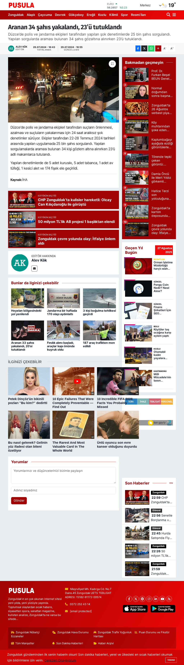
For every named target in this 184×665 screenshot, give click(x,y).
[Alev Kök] (19, 262)
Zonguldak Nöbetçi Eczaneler (25, 634)
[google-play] (163, 608)
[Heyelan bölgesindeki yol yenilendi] (27, 298)
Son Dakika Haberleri (69, 643)
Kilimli (113, 15)
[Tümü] (171, 483)
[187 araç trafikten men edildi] (99, 330)
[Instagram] (149, 599)
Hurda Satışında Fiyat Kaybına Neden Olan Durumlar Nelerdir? (161, 536)
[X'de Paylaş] (144, 48)
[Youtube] (162, 599)
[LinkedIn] (156, 599)
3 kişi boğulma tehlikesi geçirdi (99, 312)
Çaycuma (45, 15)
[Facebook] (129, 599)
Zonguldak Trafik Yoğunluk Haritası (113, 634)
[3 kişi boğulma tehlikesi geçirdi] (99, 298)
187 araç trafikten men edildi (99, 344)
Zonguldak (16, 15)
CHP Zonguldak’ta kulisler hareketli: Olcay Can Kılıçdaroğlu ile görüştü (161, 500)
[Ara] (169, 15)
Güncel (156, 510)
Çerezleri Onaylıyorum (60, 660)
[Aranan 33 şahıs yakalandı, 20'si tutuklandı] (27, 330)
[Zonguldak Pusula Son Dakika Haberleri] (21, 5)
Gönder (19, 500)
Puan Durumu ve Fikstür (154, 632)
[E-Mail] (34, 268)
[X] (136, 599)
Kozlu (102, 15)
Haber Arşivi (106, 643)
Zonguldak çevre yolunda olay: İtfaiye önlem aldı (161, 571)
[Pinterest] (142, 599)
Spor (124, 15)
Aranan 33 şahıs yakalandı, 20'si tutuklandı (22, 346)
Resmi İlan (138, 15)
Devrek (60, 15)
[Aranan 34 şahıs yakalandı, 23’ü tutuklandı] (63, 89)
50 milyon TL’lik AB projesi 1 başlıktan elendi (159, 553)
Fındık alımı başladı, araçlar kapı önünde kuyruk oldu (61, 346)
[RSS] (169, 599)
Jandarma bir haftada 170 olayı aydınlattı (62, 312)
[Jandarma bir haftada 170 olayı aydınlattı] (63, 298)
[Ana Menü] (173, 15)
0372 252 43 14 (80, 604)
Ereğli (91, 15)
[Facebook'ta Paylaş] (138, 48)
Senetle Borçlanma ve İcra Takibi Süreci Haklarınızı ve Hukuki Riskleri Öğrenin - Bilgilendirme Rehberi (161, 518)
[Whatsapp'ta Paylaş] (151, 48)
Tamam (171, 660)
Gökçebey (76, 15)
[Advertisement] (149, 454)
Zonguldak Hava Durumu (73, 632)
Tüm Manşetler (24, 643)
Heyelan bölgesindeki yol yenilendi (26, 312)
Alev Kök (39, 260)
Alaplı (31, 15)
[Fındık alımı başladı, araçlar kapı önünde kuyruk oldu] (63, 330)
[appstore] (135, 608)
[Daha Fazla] (158, 48)
